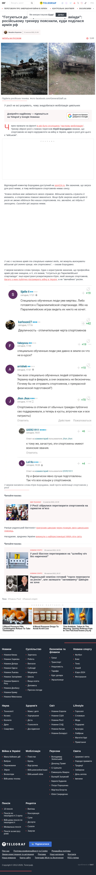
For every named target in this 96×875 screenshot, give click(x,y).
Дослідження (34, 729)
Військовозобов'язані (37, 770)
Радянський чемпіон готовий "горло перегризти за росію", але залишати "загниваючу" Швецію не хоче (60, 579)
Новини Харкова (11, 659)
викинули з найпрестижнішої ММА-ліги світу (59, 536)
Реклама (42, 854)
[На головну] (48, 3)
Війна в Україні (11, 751)
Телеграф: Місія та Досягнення (49, 858)
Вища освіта (33, 681)
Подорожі (79, 724)
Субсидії (32, 668)
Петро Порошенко (59, 785)
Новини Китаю (58, 729)
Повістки (32, 757)
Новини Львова (11, 672)
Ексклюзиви (85, 8)
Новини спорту (36, 550)
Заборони (79, 770)
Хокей (78, 668)
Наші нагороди (57, 854)
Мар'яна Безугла (59, 790)
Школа (31, 677)
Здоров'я (31, 705)
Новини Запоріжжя (13, 677)
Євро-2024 (80, 672)
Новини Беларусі (59, 733)
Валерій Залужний (60, 777)
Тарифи (55, 671)
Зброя (7, 770)
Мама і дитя (33, 711)
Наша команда (9, 858)
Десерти (31, 822)
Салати (31, 826)
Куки (50, 15)
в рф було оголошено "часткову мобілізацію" (60, 126)
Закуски (31, 831)
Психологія (33, 724)
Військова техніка (12, 779)
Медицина (32, 672)
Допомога (32, 685)
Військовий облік (35, 774)
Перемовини (10, 765)
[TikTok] (86, 3)
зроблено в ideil (86, 865)
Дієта (30, 720)
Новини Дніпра (11, 664)
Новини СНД (57, 724)
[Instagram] (82, 3)
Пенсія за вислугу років (12, 832)
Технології (8, 711)
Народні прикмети (83, 761)
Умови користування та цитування (18, 854)
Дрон (6, 724)
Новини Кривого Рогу (11, 682)
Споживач (80, 716)
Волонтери (9, 774)
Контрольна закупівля (63, 8)
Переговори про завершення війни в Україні (25, 8)
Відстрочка (33, 765)
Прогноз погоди (35, 690)
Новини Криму (10, 692)
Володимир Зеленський (56, 758)
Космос (7, 716)
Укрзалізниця (57, 680)
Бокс (77, 659)
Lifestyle (78, 705)
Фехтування (80, 677)
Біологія (8, 720)
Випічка (31, 809)
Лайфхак (79, 733)
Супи (30, 818)
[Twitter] (78, 3)
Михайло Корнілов (15, 32)
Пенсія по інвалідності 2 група (13, 814)
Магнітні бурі (81, 738)
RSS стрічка (73, 858)
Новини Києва (10, 655)
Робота (31, 659)
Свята (77, 751)
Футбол (78, 655)
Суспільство (33, 649)
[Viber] (66, 3)
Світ (52, 705)
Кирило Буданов (58, 781)
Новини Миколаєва (13, 697)
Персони (55, 751)
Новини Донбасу (11, 688)
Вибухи (7, 761)
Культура (79, 729)
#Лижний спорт (29, 599)
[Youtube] (74, 3)
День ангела (80, 774)
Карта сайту (25, 858)
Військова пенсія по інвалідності (13, 821)
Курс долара (57, 675)
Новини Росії (57, 720)
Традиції (79, 765)
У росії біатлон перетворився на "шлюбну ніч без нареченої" (58, 555)
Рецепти (31, 803)
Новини (6, 649)
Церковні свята (82, 757)
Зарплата (32, 655)
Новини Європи (58, 711)
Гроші (54, 658)
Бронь (30, 761)
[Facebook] (62, 3)
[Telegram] (70, 3)
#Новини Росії (14, 599)
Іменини (79, 779)
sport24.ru (60, 185)
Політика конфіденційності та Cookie (31, 851)
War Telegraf (35, 502)
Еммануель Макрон (60, 772)
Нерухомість (57, 667)
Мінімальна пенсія (12, 827)
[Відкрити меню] (4, 3)
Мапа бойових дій (12, 757)
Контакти (72, 854)
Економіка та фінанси (58, 650)
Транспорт (56, 662)
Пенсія (6, 803)
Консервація (33, 813)
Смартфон (9, 729)
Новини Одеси (10, 668)
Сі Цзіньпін (56, 768)
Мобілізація (33, 751)
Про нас (6, 851)
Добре (61, 15)
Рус (92, 3)
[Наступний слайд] (93, 8)
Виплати (32, 664)
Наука (5, 705)
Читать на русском (11, 38)
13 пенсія (8, 809)
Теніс (77, 664)
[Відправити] (31, 3)
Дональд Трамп (58, 763)
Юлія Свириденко (59, 794)
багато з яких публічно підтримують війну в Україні (30, 279)
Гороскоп (79, 711)
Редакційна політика (61, 851)
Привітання (80, 742)
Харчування (33, 716)
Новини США (57, 716)
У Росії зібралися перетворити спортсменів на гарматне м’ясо (59, 507)
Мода (77, 720)
